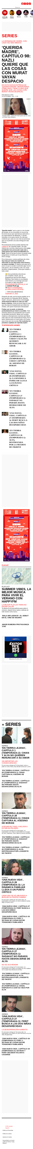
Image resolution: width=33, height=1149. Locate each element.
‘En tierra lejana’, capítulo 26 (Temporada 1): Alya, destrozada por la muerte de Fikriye (17, 438)
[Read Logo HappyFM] (11, 4)
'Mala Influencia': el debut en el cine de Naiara (15, 617)
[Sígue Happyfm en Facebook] (22, 4)
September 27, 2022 (11, 293)
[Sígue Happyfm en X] (27, 4)
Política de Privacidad (8, 1130)
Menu (3, 8)
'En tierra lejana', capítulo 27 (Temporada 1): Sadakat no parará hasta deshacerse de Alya (15, 783)
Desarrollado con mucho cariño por (9, 1142)
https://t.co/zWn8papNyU (14, 287)
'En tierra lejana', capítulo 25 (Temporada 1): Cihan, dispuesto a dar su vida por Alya (15, 987)
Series (9, 36)
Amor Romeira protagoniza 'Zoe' (15, 625)
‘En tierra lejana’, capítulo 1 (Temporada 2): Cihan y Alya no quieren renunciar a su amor (18, 337)
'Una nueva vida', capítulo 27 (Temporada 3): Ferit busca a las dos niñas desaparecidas (16, 909)
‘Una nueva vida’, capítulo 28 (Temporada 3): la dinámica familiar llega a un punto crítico (18, 378)
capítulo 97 (5, 246)
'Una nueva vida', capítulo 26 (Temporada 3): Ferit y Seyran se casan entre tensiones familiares (16, 919)
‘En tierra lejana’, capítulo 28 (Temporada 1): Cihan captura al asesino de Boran (17, 358)
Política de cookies (7, 1133)
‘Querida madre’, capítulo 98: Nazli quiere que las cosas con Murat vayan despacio (16, 64)
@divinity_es (21, 284)
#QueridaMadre (10, 284)
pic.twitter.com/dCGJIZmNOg (14, 289)
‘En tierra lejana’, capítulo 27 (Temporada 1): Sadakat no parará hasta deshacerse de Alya (17, 399)
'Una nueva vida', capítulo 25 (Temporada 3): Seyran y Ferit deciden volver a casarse (16, 1052)
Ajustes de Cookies (7, 1137)
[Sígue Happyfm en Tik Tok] (30, 4)
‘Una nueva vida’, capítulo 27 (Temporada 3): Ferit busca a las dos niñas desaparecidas (18, 419)
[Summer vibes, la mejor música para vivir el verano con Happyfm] (16, 576)
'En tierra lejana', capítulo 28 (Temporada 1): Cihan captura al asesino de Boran (15, 773)
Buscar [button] (30, 7)
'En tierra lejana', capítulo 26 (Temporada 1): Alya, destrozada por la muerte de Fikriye (15, 850)
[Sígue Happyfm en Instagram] (25, 4)
